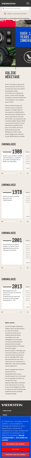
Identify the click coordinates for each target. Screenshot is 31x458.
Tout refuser (15, 449)
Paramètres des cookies (15, 444)
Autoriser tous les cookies (15, 454)
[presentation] (21, 173)
